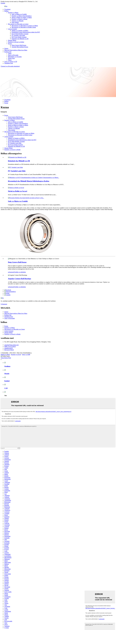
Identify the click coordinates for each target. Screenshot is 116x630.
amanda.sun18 (8, 348)
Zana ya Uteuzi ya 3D (10, 61)
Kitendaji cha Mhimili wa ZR (20, 38)
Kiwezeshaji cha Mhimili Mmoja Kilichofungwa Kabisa (28, 181)
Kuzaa (10, 43)
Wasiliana (7, 366)
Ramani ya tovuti (16, 354)
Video (9, 53)
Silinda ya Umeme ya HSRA (20, 30)
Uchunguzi (4, 304)
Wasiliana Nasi (8, 63)
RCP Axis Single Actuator (19, 37)
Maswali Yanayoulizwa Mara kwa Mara (15, 50)
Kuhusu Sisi (7, 52)
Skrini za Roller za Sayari (17, 191)
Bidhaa (6, 11)
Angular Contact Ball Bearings (19, 279)
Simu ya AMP (26, 354)
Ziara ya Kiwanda (13, 55)
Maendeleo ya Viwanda (15, 56)
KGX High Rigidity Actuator (20, 34)
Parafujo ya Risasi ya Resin (19, 19)
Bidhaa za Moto (5, 354)
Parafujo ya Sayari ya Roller (16, 42)
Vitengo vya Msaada (17, 20)
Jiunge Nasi (11, 58)
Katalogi (7, 381)
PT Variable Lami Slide (18, 35)
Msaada (6, 373)
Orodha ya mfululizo (20, 272)
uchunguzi (11, 272)
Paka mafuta (15, 22)
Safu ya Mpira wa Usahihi (19, 14)
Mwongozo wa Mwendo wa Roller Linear (24, 27)
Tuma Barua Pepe (6, 358)
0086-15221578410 (10, 346)
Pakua (10, 60)
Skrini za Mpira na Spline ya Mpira (22, 17)
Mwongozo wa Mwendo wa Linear (18, 24)
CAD (6, 388)
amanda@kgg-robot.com (11, 345)
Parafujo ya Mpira (13, 12)
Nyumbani (7, 9)
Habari (6, 48)
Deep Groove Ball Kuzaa (19, 45)
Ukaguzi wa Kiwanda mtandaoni (10, 66)
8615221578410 (9, 350)
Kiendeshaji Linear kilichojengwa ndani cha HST (26, 32)
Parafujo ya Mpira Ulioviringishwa (22, 16)
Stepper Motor (12, 40)
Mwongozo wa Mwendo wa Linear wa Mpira (25, 25)
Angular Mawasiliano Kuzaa (20, 47)
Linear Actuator (12, 29)
